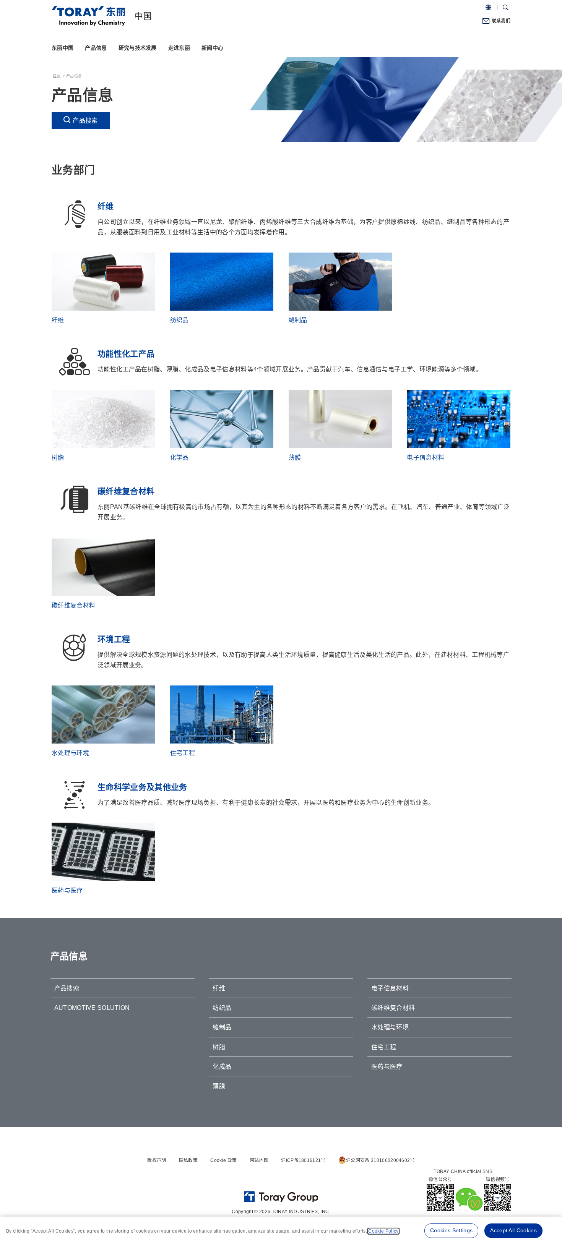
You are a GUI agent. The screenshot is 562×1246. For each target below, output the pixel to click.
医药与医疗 (387, 1066)
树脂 (219, 1047)
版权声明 (156, 1160)
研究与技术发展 (138, 48)
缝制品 (222, 1027)
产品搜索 (85, 120)
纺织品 (222, 1008)
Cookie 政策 (223, 1160)
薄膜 (219, 1086)
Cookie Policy (383, 1231)
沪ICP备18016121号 (303, 1160)
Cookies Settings (451, 1230)
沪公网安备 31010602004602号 (380, 1160)
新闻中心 (212, 48)
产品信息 (96, 48)
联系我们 (501, 21)
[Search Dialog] (505, 7)
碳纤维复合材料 (393, 1008)
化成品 (222, 1066)
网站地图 (259, 1160)
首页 (57, 76)
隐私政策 (188, 1160)
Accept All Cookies (513, 1230)
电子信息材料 (390, 988)
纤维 (219, 988)
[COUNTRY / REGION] (488, 7)
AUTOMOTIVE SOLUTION (92, 1008)
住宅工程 (383, 1047)
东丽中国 (62, 48)
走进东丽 (179, 48)
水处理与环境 (390, 1027)
